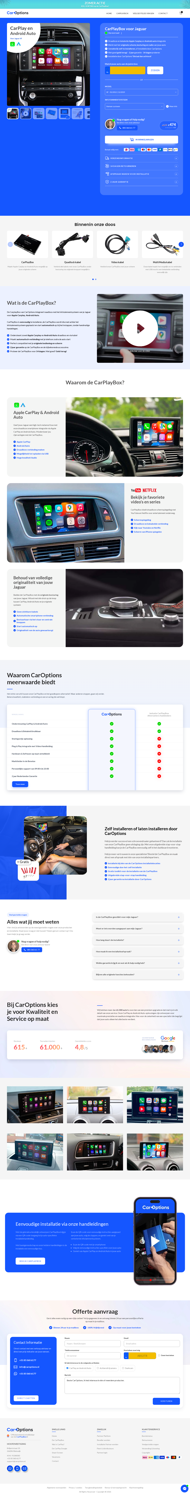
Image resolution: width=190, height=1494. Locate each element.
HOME (109, 13)
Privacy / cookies (75, 1488)
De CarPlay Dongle (59, 1448)
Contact (55, 1461)
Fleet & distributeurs (105, 1448)
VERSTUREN (166, 1401)
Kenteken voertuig (132, 1350)
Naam (67, 1338)
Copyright (146, 1453)
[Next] (181, 244)
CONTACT (163, 13)
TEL (17, 1468)
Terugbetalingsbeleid (93, 1488)
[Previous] (10, 244)
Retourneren (147, 1440)
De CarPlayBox (58, 1440)
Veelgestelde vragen (150, 1444)
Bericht (68, 1375)
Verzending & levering (151, 1448)
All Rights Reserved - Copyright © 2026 (95, 1492)
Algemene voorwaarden (56, 1488)
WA (10, 1468)
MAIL (24, 1468)
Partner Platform (104, 1436)
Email (126, 1338)
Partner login (102, 1453)
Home (54, 1436)
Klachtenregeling (136, 1488)
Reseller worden (103, 1440)
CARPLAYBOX (122, 13)
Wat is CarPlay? (58, 1444)
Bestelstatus (147, 1436)
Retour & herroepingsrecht (116, 1488)
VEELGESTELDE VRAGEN (143, 13)
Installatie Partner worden (107, 1444)
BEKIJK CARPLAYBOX (30, 1261)
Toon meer (20, 784)
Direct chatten (26, 1398)
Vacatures (56, 1457)
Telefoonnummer (72, 1350)
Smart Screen (57, 1453)
